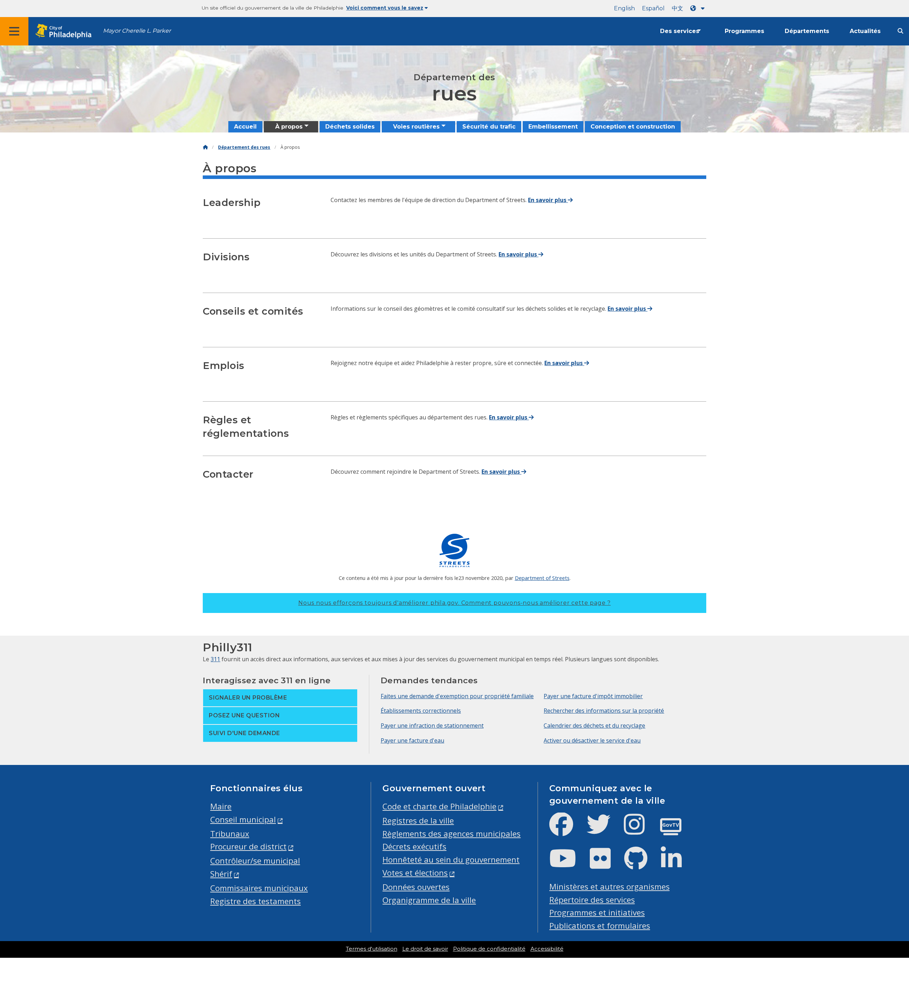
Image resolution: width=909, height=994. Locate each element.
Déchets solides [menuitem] (350, 126)
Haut (883, 940)
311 (215, 659)
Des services (679, 31)
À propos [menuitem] (289, 126)
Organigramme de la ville (429, 900)
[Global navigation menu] (14, 31)
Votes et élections (415, 872)
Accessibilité (547, 949)
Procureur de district (248, 846)
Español (653, 8)
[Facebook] (566, 830)
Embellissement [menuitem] (553, 126)
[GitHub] (641, 864)
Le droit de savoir (425, 949)
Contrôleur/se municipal (255, 860)
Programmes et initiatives (597, 912)
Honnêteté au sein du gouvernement (450, 859)
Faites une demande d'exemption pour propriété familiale (457, 696)
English (624, 8)
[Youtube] (568, 864)
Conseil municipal (243, 819)
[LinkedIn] (677, 864)
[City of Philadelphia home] (66, 31)
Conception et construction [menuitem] (632, 126)
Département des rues (244, 147)
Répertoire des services (592, 899)
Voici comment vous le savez (384, 8)
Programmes (744, 31)
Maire (221, 806)
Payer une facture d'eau (412, 740)
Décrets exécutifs (414, 846)
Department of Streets (542, 577)
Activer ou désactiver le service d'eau (592, 740)
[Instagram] (640, 830)
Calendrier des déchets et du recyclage (594, 725)
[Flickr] (606, 864)
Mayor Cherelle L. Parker (137, 30)
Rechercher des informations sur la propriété (604, 711)
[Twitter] (604, 830)
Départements (807, 31)
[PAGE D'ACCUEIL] (205, 147)
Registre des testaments (255, 901)
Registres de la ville (418, 820)
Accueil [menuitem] (245, 126)
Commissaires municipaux (259, 887)
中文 (677, 8)
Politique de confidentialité (489, 949)
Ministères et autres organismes (609, 886)
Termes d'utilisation (371, 949)
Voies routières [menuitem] (416, 126)
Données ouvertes (416, 886)
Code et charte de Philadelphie (439, 806)
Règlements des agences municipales (451, 833)
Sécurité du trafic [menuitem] (489, 126)
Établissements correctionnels (421, 711)
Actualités (865, 31)
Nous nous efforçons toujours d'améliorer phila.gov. (454, 602)
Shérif (221, 873)
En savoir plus (548, 200)
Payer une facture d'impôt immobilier (593, 696)
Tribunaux (229, 833)
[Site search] (900, 31)
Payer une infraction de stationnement (432, 725)
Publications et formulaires (599, 925)
